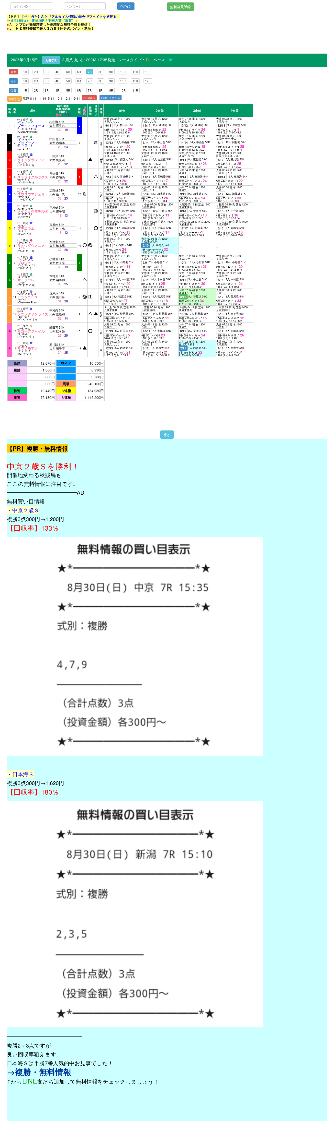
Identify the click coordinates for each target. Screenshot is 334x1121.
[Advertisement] (96, 42)
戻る (167, 434)
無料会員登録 (180, 6)
